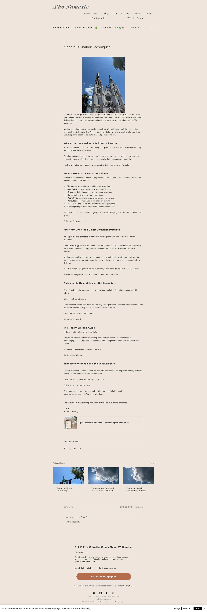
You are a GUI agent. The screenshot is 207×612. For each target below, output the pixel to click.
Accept (197, 608)
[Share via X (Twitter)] (70, 448)
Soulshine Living (61, 27)
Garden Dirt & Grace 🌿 (85, 27)
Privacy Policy (119, 602)
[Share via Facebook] (65, 448)
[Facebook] (106, 593)
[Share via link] (80, 448)
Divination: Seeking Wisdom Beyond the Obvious (135, 489)
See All (151, 463)
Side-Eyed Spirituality (71, 441)
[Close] (204, 608)
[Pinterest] (94, 593)
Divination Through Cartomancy (65, 489)
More (133, 27)
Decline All (186, 608)
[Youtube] (100, 593)
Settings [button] (177, 608)
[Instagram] (112, 593)
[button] (151, 27)
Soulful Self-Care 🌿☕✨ (114, 27)
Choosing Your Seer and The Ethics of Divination (102, 489)
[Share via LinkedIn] (75, 448)
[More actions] (142, 42)
